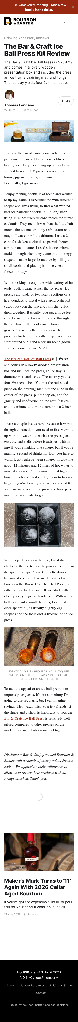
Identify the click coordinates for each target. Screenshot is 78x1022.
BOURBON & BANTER (33, 972)
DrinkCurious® (32, 978)
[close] (73, 7)
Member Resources (32, 985)
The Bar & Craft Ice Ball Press (27, 358)
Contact (41, 992)
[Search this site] (63, 21)
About (11, 985)
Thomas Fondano (19, 105)
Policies (54, 985)
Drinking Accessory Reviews (26, 38)
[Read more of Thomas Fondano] (9, 94)
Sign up (68, 985)
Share (66, 100)
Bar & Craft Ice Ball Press (24, 718)
